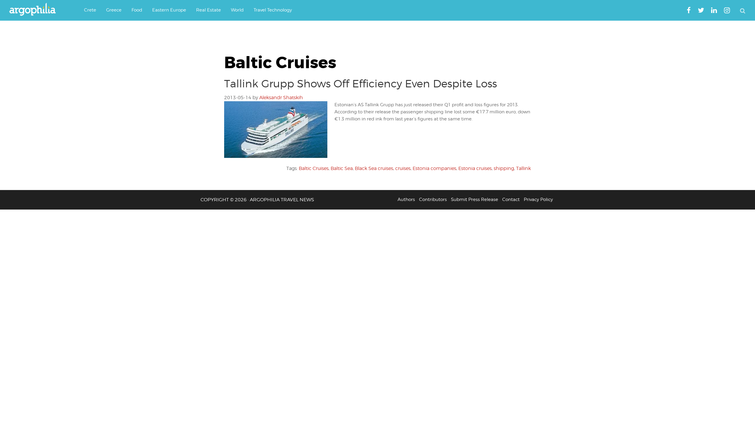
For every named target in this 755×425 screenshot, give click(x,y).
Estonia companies (434, 168)
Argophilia (35, 9)
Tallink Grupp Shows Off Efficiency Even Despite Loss (360, 83)
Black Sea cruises (374, 168)
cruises (403, 168)
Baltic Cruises (314, 168)
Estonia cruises (475, 168)
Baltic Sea (342, 168)
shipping (504, 168)
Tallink (523, 168)
